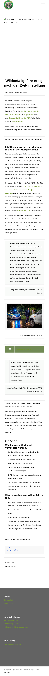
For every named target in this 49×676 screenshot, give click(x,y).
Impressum (8, 603)
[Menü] (42, 5)
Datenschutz (9, 600)
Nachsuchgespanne (11, 624)
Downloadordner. (17, 121)
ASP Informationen (11, 621)
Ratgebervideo (28, 115)
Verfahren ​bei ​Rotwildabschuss (16, 627)
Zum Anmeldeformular (12, 645)
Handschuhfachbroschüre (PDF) (20, 118)
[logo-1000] (20, 5)
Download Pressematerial (25, 350)
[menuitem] (42, 5)
